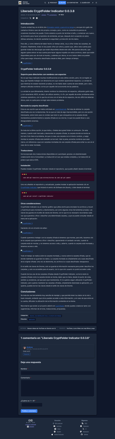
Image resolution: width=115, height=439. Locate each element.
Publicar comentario (29, 411)
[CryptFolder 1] (57, 63)
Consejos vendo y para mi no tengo (60, 27)
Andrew (30, 347)
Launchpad (59, 306)
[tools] (92, 2)
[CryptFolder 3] (57, 223)
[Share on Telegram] (37, 18)
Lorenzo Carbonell (30, 424)
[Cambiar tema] (96, 2)
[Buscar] (45, 2)
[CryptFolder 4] (57, 251)
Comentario (26, 378)
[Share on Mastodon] (33, 18)
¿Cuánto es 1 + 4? (28, 401)
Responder (27, 354)
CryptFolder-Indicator (29, 187)
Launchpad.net (60, 109)
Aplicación (32, 319)
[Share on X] (30, 18)
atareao (44, 15)
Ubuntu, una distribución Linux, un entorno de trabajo (45, 316)
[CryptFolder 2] (57, 125)
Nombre (24, 369)
